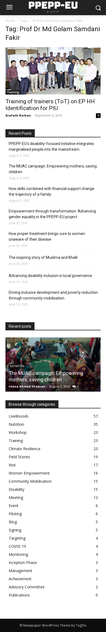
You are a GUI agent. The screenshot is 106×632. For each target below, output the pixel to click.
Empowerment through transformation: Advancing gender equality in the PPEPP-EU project (52, 214)
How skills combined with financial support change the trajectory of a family (51, 191)
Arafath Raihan (18, 115)
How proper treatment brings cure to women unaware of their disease (47, 236)
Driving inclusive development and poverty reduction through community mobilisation (53, 295)
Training (13, 92)
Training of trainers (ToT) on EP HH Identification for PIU (50, 104)
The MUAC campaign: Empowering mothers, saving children (53, 169)
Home (10, 20)
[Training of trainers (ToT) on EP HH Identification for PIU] (53, 71)
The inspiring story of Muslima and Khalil (43, 257)
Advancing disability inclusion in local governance (50, 275)
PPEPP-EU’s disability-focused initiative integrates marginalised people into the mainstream (51, 146)
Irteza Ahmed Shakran (27, 386)
